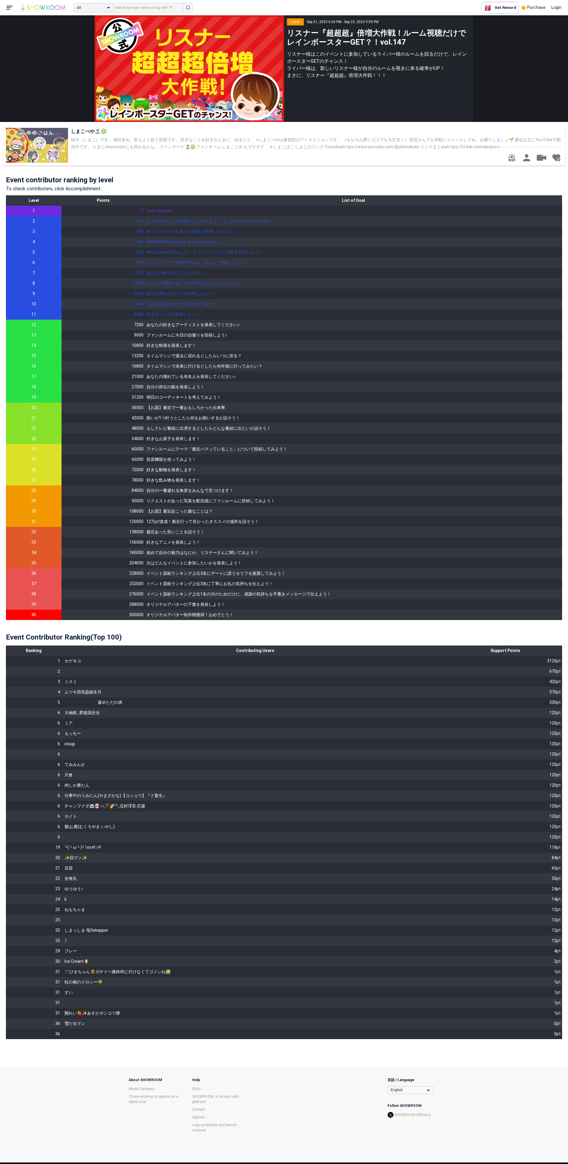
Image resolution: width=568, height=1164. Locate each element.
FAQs (196, 1089)
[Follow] (556, 158)
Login (556, 7)
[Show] (541, 157)
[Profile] (526, 158)
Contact (198, 1109)
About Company (141, 1089)
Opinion (198, 1117)
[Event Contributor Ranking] (511, 158)
